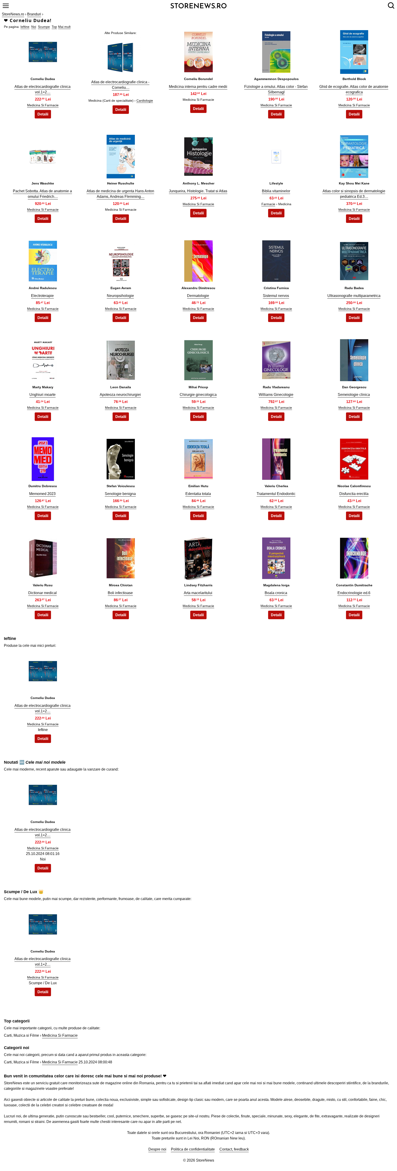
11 (43, 260)
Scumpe (44, 27)
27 (121, 557)
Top (54, 27)
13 (198, 260)
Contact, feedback (234, 1149)
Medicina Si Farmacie (43, 105)
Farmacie (268, 204)
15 (354, 260)
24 (276, 458)
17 (121, 359)
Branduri (34, 14)
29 (276, 557)
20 (354, 359)
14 (276, 260)
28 (198, 557)
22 (121, 458)
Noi (33, 27)
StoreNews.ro (13, 14)
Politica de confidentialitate (193, 1149)
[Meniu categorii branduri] (5, 6)
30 (354, 557)
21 (43, 458)
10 (354, 155)
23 (198, 458)
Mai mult (64, 27)
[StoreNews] (198, 5)
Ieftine (24, 27)
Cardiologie (144, 100)
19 (276, 359)
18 (198, 359)
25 (354, 458)
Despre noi (157, 1149)
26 (43, 557)
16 (43, 359)
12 (121, 260)
